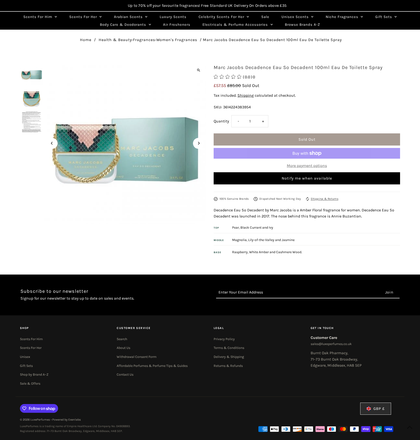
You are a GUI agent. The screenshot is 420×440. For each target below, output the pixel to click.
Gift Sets (26, 366)
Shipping (245, 95)
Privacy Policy (224, 339)
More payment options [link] (307, 165)
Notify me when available (307, 178)
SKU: (218, 107)
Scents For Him (31, 339)
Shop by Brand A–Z (34, 374)
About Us (123, 348)
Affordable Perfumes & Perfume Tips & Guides (152, 366)
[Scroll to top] (409, 427)
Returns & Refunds (228, 366)
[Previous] (52, 143)
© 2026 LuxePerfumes (35, 419)
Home (85, 39)
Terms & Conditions (229, 348)
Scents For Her (31, 348)
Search (122, 339)
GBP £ (379, 408)
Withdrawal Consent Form (137, 357)
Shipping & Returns (324, 198)
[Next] (198, 143)
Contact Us (125, 374)
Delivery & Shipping (229, 357)
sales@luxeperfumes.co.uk (331, 344)
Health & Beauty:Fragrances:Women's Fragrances (148, 39)
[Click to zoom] (198, 70)
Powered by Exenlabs (66, 419)
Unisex (25, 357)
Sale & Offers (30, 383)
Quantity (221, 121)
